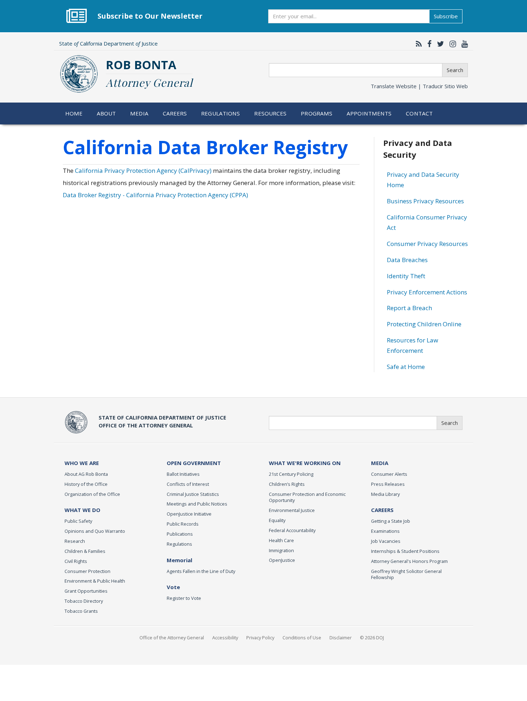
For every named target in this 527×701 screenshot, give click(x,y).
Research (75, 541)
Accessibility (225, 637)
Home (74, 113)
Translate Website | (419, 86)
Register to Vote (184, 598)
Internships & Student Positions (405, 551)
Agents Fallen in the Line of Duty (201, 571)
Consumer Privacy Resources (427, 244)
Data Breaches (407, 260)
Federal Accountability (292, 530)
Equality (277, 520)
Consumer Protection (87, 571)
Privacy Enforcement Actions (427, 292)
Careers (175, 113)
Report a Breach (409, 308)
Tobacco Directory (84, 601)
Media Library (385, 494)
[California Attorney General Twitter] (438, 44)
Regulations (220, 113)
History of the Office (86, 484)
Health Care (281, 540)
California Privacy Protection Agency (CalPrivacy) (143, 170)
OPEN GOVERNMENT (194, 462)
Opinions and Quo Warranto (95, 531)
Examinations (385, 531)
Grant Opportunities (86, 591)
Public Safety (78, 521)
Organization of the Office (92, 494)
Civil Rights (76, 561)
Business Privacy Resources (425, 201)
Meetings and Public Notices (197, 504)
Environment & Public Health (95, 581)
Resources (270, 113)
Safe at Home (406, 367)
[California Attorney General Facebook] (428, 44)
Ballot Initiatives (183, 474)
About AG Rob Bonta (86, 474)
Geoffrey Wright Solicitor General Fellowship (406, 574)
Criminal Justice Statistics (193, 494)
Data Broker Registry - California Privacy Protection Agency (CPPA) (155, 195)
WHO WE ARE (82, 462)
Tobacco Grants (81, 611)
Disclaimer (340, 637)
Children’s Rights (287, 484)
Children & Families (85, 551)
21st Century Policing (291, 474)
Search (455, 70)
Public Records (183, 524)
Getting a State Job (390, 521)
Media (139, 113)
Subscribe (446, 16)
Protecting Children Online (424, 324)
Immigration (281, 550)
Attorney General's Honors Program (409, 561)
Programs (316, 113)
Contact (419, 113)
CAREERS (382, 509)
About (106, 113)
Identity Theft (406, 276)
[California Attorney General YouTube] (463, 44)
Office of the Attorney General (171, 637)
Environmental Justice (292, 510)
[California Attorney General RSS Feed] (417, 44)
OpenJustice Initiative (189, 514)
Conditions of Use (302, 637)
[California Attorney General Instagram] (451, 44)
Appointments (369, 113)
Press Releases (388, 484)
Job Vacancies (385, 541)
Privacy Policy (260, 637)
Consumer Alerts (389, 474)
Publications (180, 534)
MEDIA (379, 462)
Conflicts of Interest (188, 484)
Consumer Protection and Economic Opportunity (307, 497)
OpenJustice (282, 560)
